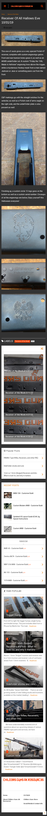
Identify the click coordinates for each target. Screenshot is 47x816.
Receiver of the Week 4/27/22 (19, 415)
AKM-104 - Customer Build (23, 493)
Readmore (32, 626)
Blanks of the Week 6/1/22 (18, 371)
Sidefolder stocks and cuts (20, 684)
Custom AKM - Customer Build (24, 528)
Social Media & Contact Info (33, 803)
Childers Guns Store (31, 799)
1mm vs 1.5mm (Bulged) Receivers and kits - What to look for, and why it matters (21, 646)
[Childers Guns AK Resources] (22, 6)
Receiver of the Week (13, 14)
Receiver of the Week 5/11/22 (19, 393)
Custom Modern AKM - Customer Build (28, 506)
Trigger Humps (14, 615)
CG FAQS (27, 795)
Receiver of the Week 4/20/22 (19, 436)
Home (3, 14)
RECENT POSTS (11, 485)
